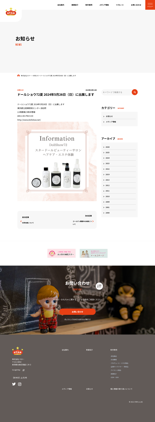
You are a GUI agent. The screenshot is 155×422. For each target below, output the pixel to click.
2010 (107, 196)
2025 (107, 152)
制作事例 (113, 350)
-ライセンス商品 (115, 370)
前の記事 (25, 217)
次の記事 (88, 216)
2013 (107, 180)
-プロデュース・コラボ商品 (119, 363)
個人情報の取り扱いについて (121, 389)
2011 (107, 191)
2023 (107, 163)
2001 (107, 207)
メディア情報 (111, 121)
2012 (107, 185)
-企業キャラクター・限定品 (119, 367)
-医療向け (113, 374)
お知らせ (109, 116)
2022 (107, 169)
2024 (107, 158)
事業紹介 (89, 350)
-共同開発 (113, 360)
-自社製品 (113, 356)
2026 (107, 147)
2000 (107, 212)
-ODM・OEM (114, 377)
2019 (107, 174)
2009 (107, 202)
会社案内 (65, 350)
